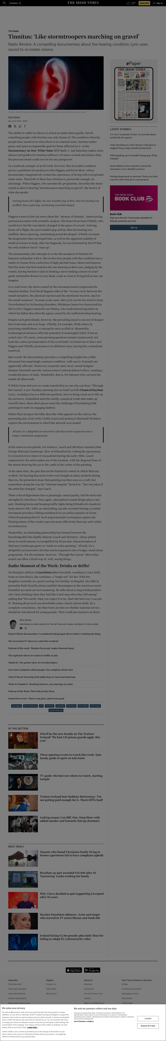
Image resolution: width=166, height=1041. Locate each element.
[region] (83, 1022)
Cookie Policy (32, 1027)
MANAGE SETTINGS (148, 1026)
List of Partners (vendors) (84, 1021)
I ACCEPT (147, 1018)
